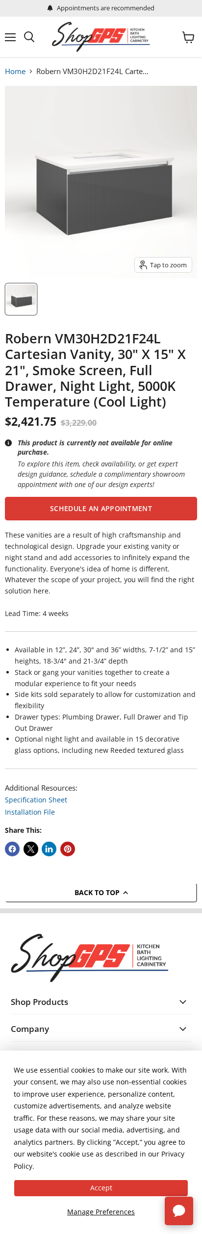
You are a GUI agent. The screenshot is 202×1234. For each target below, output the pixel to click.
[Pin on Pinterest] (67, 849)
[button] (101, 508)
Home (15, 71)
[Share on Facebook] (12, 849)
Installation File (30, 812)
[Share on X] (31, 849)
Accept (101, 1187)
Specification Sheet (36, 799)
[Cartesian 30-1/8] (21, 299)
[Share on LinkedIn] (49, 849)
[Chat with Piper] (179, 1211)
